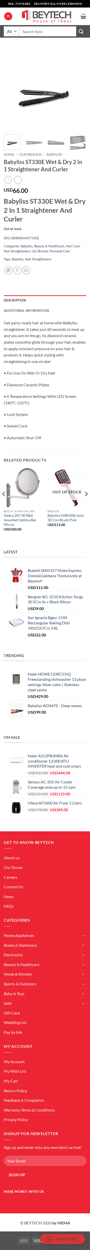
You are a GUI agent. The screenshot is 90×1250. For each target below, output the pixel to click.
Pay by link (13, 1032)
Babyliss (54, 155)
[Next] (78, 89)
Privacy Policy (16, 1119)
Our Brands (30, 155)
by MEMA (61, 1222)
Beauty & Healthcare (49, 246)
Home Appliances (19, 935)
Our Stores (13, 867)
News (9, 896)
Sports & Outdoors (20, 983)
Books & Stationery (20, 945)
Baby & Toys (14, 993)
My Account (14, 1061)
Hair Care (73, 246)
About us (12, 857)
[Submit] (81, 31)
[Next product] (8, 180)
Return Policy (15, 1090)
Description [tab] (15, 300)
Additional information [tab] (26, 311)
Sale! (8, 1003)
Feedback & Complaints (24, 1100)
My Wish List (15, 1071)
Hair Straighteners (17, 251)
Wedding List (15, 1022)
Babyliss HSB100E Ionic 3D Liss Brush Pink (66, 517)
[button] (8, 16)
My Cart (11, 1080)
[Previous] (11, 89)
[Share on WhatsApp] (8, 270)
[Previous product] (18, 180)
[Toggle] (83, 935)
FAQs (9, 906)
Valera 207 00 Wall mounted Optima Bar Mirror (20, 519)
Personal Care (60, 251)
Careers (10, 877)
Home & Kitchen (18, 974)
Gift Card (12, 1012)
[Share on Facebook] (17, 270)
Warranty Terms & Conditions (29, 1110)
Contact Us (13, 886)
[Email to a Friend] (26, 270)
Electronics (13, 954)
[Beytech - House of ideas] (46, 16)
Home (9, 155)
